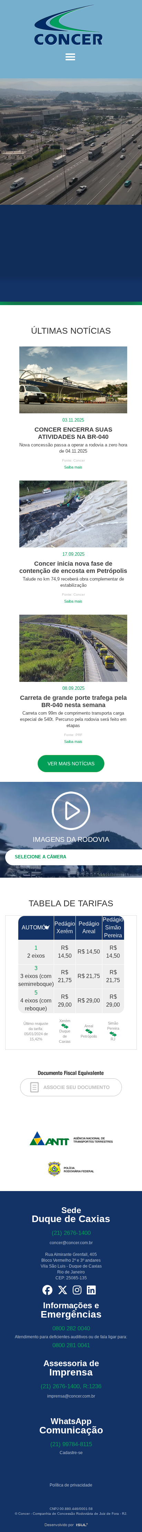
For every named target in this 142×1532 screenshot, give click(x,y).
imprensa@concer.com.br (71, 1396)
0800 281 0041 (71, 1345)
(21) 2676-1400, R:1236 (71, 1386)
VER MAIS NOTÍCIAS (71, 763)
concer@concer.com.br (71, 1242)
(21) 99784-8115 (71, 1444)
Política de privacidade (71, 1485)
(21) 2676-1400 (71, 1233)
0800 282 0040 (71, 1328)
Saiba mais (73, 467)
